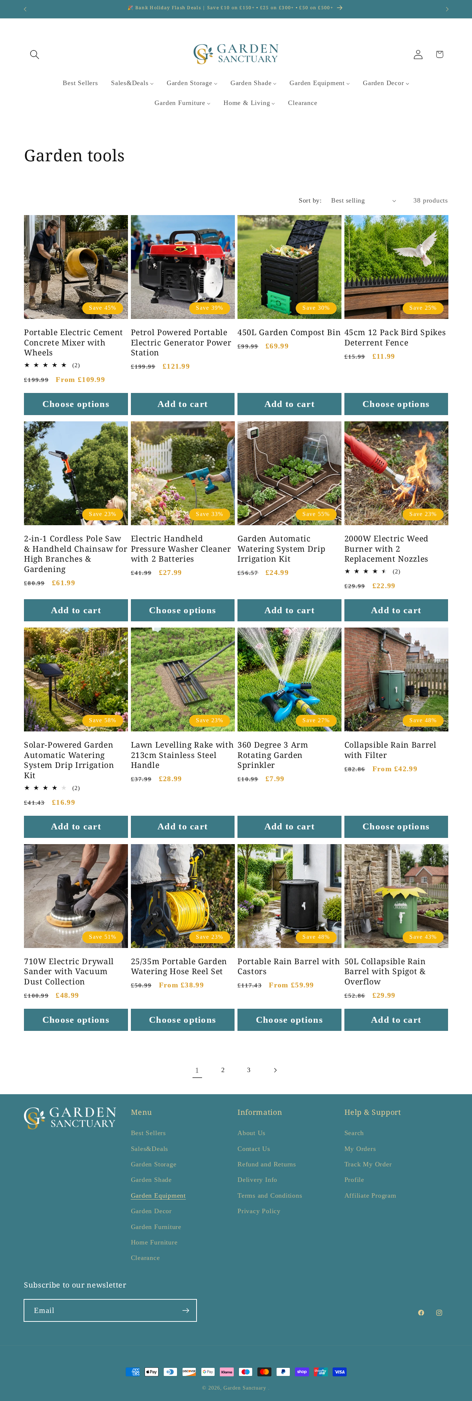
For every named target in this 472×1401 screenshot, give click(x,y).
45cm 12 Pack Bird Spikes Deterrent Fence (395, 337)
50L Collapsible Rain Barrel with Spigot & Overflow (385, 971)
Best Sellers (148, 1133)
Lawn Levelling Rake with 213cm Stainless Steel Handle (182, 755)
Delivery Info (257, 1179)
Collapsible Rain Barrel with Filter (390, 750)
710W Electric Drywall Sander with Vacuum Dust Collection (69, 971)
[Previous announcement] (25, 9)
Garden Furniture (156, 1226)
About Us (251, 1133)
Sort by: (310, 200)
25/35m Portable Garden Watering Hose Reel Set (179, 966)
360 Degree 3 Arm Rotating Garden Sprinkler (272, 755)
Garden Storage (154, 1164)
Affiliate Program (370, 1195)
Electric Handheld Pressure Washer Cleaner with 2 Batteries (181, 548)
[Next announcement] (447, 9)
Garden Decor (151, 1211)
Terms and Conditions (269, 1195)
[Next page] (274, 1070)
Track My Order (368, 1164)
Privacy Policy (259, 1211)
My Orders (360, 1148)
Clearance (145, 1257)
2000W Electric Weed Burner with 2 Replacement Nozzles (386, 548)
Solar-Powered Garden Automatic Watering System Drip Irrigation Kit (69, 760)
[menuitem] (80, 83)
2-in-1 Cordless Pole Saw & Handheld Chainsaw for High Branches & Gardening (75, 553)
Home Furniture (154, 1242)
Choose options (76, 404)
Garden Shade (151, 1179)
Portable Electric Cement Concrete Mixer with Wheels (73, 342)
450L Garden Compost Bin (289, 332)
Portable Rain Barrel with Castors (288, 966)
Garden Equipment (158, 1195)
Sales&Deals (150, 1148)
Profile (354, 1179)
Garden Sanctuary (244, 1388)
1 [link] (197, 1070)
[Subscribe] (185, 1310)
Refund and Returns (266, 1164)
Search (354, 1133)
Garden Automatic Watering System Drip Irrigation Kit (281, 548)
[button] (34, 54)
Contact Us (253, 1148)
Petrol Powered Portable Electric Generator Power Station (181, 342)
